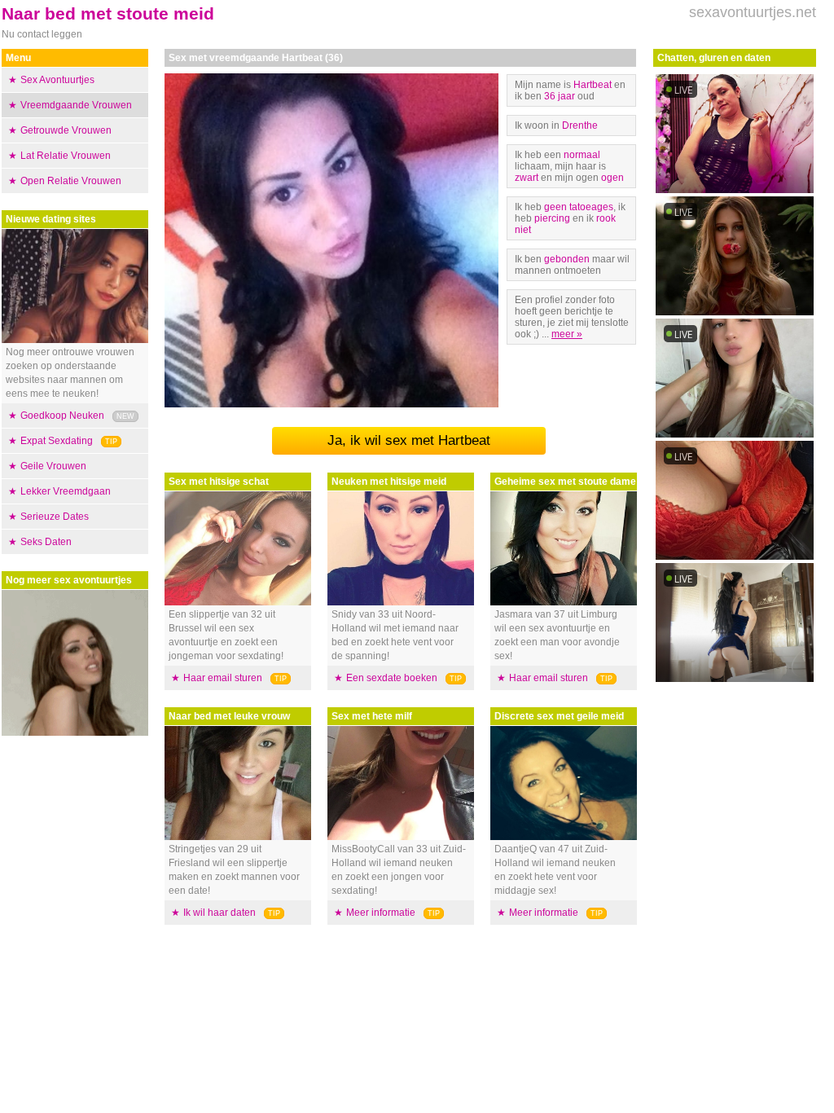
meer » (566, 334)
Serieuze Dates (54, 516)
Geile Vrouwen (53, 466)
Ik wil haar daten (219, 912)
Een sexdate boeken (391, 678)
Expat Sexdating (56, 441)
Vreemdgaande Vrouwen (76, 105)
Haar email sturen (222, 678)
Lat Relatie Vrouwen (65, 155)
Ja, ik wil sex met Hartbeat (408, 440)
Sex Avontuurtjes (57, 80)
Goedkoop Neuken (62, 415)
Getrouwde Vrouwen (66, 130)
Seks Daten (46, 542)
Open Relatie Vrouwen (70, 181)
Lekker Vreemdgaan (65, 491)
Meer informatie (380, 912)
